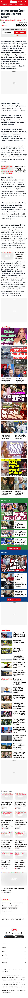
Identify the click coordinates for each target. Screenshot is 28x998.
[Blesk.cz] (13, 1)
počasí (3, 919)
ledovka (21, 919)
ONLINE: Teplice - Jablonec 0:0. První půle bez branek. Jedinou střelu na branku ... (20, 541)
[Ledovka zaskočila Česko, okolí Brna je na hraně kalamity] (14, 20)
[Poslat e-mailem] (26, 25)
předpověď (15, 919)
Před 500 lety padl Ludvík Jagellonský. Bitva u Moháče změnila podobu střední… (19, 705)
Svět (2, 588)
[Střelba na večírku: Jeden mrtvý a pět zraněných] (6, 651)
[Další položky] (26, 4)
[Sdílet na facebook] (17, 25)
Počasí (4, 905)
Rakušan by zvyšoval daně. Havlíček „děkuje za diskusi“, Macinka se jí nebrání (19, 729)
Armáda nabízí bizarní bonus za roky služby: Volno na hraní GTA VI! (19, 713)
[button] (9, 936)
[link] (6, 933)
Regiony (4, 908)
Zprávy (4, 903)
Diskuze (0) (4, 25)
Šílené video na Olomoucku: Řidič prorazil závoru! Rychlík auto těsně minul (19, 681)
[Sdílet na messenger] (21, 25)
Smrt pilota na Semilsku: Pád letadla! (19, 641)
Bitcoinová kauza (13, 908)
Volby (9, 903)
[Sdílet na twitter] (19, 25)
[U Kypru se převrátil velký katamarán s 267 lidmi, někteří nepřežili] (6, 635)
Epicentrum (11, 905)
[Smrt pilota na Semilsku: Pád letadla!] (6, 643)
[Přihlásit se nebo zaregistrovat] (25, 1)
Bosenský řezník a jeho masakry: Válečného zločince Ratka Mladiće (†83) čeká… (19, 721)
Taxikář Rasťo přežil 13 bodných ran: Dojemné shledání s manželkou (19, 697)
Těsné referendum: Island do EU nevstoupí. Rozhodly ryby (20, 584)
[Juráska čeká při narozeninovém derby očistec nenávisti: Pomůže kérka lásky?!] (14, 511)
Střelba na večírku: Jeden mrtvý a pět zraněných (18, 649)
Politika (3, 580)
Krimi (17, 905)
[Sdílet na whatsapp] (23, 25)
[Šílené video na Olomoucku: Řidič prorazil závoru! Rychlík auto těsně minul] (6, 681)
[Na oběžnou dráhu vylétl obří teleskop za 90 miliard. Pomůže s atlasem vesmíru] (6, 738)
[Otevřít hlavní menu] (1, 1)
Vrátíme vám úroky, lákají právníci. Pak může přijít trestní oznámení (18, 689)
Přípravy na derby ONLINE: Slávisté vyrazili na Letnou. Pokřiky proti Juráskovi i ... (20, 525)
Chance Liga (3, 528)
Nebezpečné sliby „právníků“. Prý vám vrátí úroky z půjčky (18, 657)
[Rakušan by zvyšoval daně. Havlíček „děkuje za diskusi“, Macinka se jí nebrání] (6, 730)
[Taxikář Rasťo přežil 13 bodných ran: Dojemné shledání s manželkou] (6, 698)
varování (10, 919)
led (6, 919)
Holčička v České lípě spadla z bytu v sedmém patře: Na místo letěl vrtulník (19, 673)
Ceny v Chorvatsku (6, 911)
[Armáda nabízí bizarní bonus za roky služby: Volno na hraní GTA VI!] (6, 714)
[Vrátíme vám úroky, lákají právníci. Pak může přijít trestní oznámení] (6, 690)
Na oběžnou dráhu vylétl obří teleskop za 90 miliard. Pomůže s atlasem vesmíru (19, 738)
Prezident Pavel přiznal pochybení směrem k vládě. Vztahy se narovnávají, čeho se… (19, 754)
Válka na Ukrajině (18, 903)
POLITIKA (4, 552)
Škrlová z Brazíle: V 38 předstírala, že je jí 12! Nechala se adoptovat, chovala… (19, 665)
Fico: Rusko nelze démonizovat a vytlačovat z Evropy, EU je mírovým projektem (20, 593)
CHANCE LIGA (5, 501)
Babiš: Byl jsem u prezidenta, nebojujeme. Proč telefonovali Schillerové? (19, 577)
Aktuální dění (6, 899)
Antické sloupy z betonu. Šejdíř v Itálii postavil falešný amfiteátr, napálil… (18, 746)
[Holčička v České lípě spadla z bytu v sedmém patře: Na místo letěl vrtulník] (6, 673)
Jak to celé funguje (14, 35)
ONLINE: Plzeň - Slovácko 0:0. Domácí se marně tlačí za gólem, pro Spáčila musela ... (20, 533)
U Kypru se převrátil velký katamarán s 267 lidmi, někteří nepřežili (19, 634)
